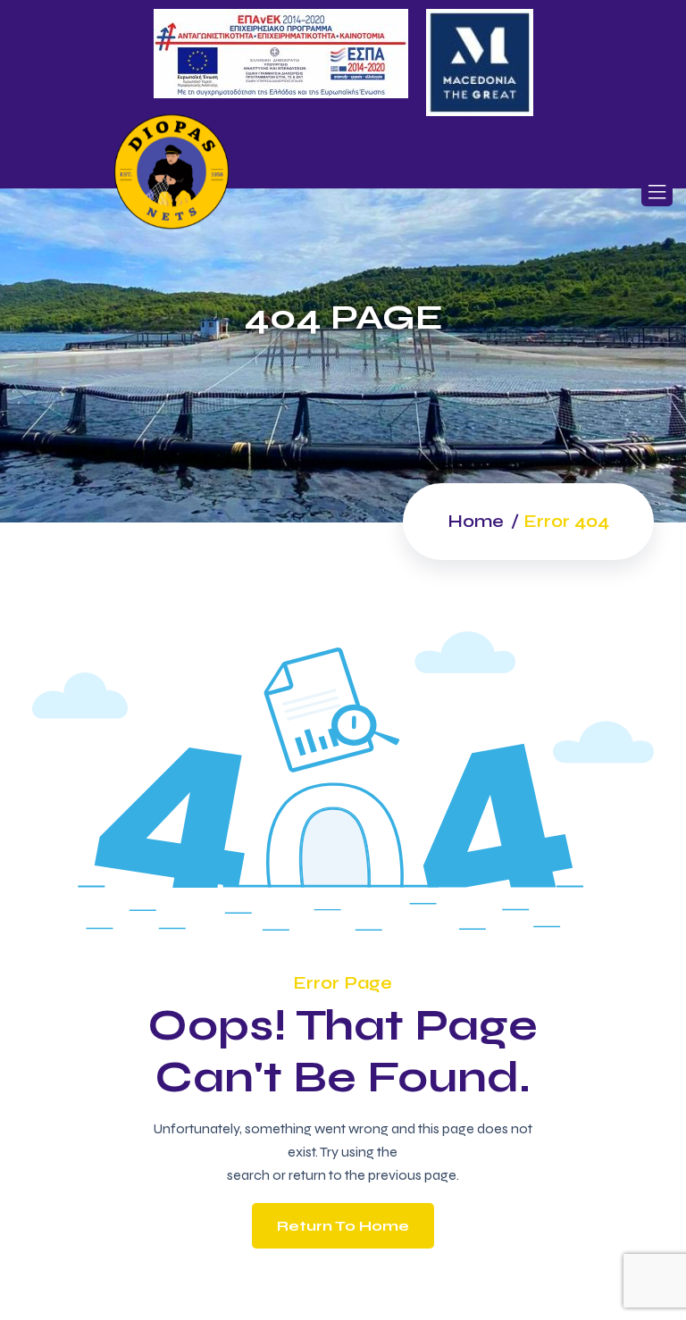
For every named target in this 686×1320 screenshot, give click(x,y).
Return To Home (343, 1225)
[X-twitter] (361, 148)
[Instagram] (325, 148)
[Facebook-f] (288, 148)
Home (476, 521)
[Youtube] (398, 148)
